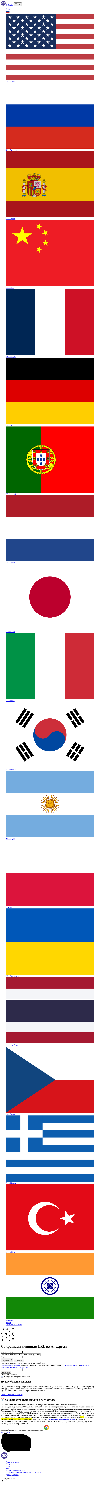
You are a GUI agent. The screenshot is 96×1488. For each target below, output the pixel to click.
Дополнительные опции (11, 1365)
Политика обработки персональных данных (23, 1473)
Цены (8, 9)
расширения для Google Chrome (61, 1419)
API (7, 1468)
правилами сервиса (70, 1365)
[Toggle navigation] (18, 4)
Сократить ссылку (13, 1462)
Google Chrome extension (15, 1470)
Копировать (19, 1361)
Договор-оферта (12, 1475)
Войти (8, 1323)
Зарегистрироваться (14, 1325)
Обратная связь (12, 1464)
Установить (5, 1432)
